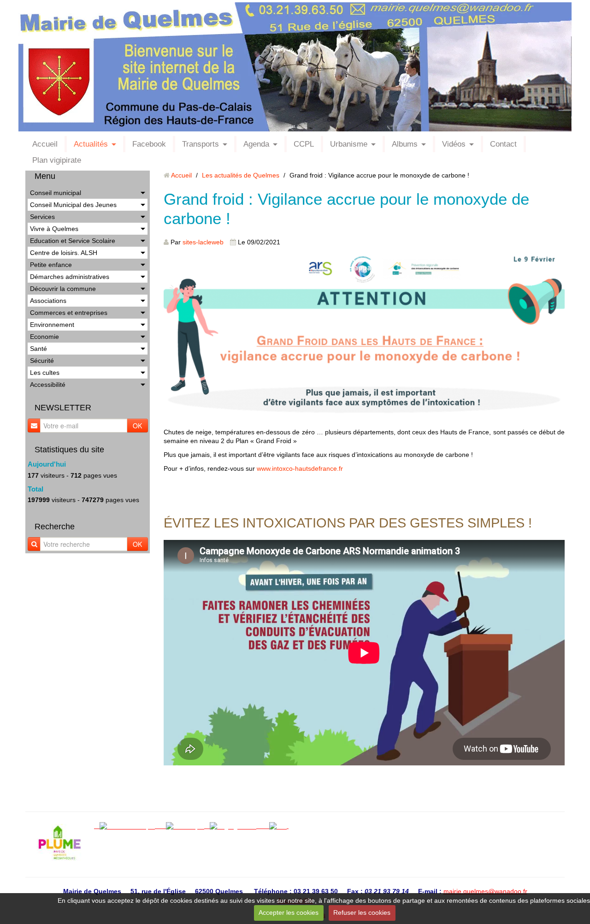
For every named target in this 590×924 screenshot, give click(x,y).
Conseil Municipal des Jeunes (73, 204)
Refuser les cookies (361, 912)
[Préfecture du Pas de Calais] (265, 825)
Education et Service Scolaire (72, 240)
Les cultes (44, 372)
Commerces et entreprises (68, 312)
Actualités (91, 144)
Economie (44, 336)
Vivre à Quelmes (54, 228)
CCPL (304, 144)
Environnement (52, 324)
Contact (503, 144)
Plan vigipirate (56, 160)
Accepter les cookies (289, 912)
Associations (48, 300)
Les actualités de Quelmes (240, 175)
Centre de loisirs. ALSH (63, 252)
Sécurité (42, 360)
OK (137, 425)
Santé (38, 348)
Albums (405, 144)
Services (42, 216)
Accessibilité (47, 384)
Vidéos (454, 144)
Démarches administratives (69, 276)
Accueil (45, 144)
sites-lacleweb (203, 242)
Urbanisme (348, 144)
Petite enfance (51, 264)
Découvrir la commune (63, 288)
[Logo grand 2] (236, 825)
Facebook (149, 144)
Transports (200, 144)
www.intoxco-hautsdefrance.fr (300, 468)
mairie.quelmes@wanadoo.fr (485, 891)
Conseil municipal (55, 192)
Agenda (256, 144)
